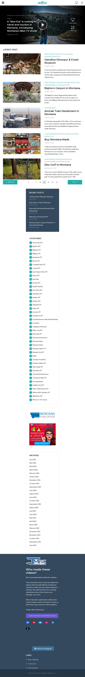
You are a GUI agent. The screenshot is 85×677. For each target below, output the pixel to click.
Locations (68, 54)
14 (56, 182)
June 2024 (33, 490)
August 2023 (33, 494)
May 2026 (32, 463)
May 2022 (32, 518)
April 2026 (32, 466)
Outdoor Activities (63, 85)
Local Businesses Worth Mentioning (57, 134)
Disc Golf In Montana (57, 164)
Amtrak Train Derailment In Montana (61, 113)
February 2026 (34, 473)
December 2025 (34, 480)
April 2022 (32, 521)
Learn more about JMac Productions (42, 616)
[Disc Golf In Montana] (22, 169)
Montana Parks (49, 85)
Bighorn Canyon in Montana (62, 88)
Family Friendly (49, 54)
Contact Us (32, 664)
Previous (11, 182)
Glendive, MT (60, 54)
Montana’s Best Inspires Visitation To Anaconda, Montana (42, 224)
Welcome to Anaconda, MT (38, 217)
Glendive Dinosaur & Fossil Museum (61, 61)
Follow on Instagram (44, 649)
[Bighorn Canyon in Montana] (22, 92)
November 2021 (34, 535)
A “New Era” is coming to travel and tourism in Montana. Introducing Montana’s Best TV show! (22, 26)
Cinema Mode (73, 30)
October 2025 (34, 483)
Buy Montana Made (56, 139)
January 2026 (34, 477)
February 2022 (34, 528)
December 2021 (34, 531)
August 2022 (33, 507)
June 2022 (33, 514)
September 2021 (35, 542)
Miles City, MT (49, 136)
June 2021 (33, 545)
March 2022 (33, 525)
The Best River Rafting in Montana (41, 197)
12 (48, 182)
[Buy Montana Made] (22, 143)
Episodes (10, 15)
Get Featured (33, 668)
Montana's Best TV (20, 15)
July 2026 (32, 459)
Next (74, 182)
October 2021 (34, 538)
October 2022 (34, 501)
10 (40, 182)
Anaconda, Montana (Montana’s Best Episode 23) (42, 209)
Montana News (49, 108)
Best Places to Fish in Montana (39, 202)
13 (52, 182)
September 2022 (35, 504)
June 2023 (33, 497)
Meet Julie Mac (33, 660)
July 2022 (32, 511)
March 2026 (33, 470)
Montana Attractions (52, 56)
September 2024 (35, 487)
